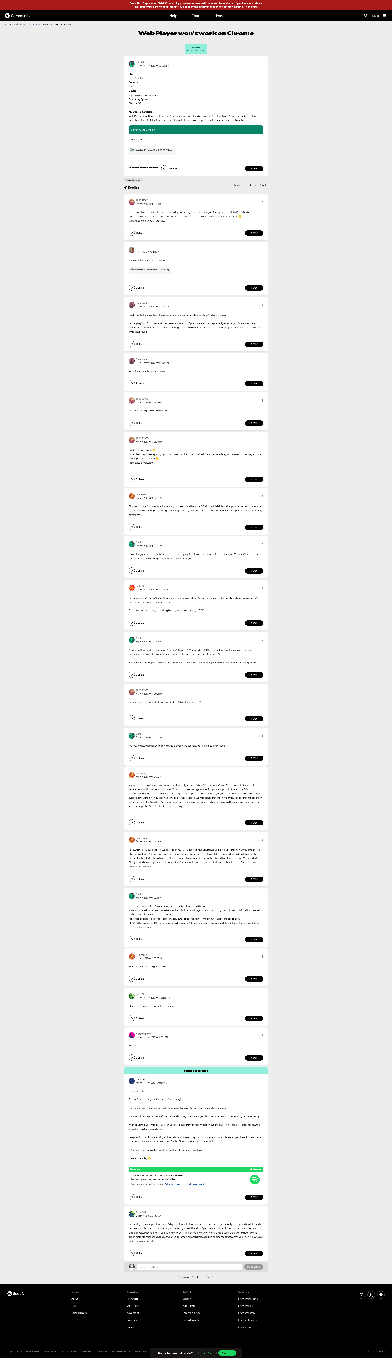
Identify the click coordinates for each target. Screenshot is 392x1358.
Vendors (131, 1327)
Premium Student (247, 1320)
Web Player (189, 1305)
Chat (195, 15)
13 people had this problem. (144, 167)
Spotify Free (244, 1327)
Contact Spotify (191, 1320)
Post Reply (253, 1266)
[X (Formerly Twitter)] (371, 1295)
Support (187, 1298)
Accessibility (101, 1351)
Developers (133, 1305)
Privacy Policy (49, 1351)
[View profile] (132, 63)
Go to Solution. (147, 129)
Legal (9, 1351)
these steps (215, 6)
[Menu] (384, 15)
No (209, 1352)
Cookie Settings (68, 1351)
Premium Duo (245, 1305)
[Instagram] (361, 1295)
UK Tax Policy (141, 1351)
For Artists (132, 1298)
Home (22, 24)
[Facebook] (381, 1295)
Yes (224, 1352)
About (74, 1298)
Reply (254, 168)
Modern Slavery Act (121, 1351)
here (137, 1129)
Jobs (74, 1305)
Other (37, 24)
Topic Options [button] (133, 179)
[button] (262, 64)
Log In (375, 15)
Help (173, 15)
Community (20, 15)
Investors (132, 1320)
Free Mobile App (191, 1312)
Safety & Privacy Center (28, 1351)
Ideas (218, 15)
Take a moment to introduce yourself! (184, 1184)
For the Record (79, 1312)
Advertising (133, 1312)
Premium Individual (248, 1298)
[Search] (365, 16)
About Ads (86, 1351)
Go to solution (197, 50)
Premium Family (246, 1312)
